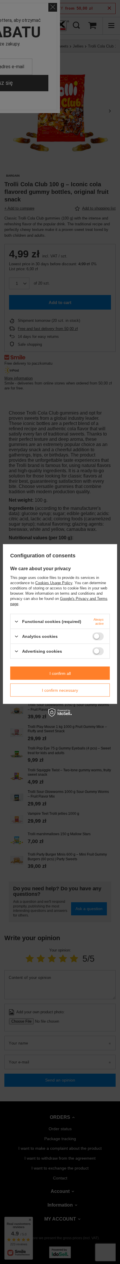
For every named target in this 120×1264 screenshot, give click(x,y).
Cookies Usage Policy (53, 583)
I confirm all (60, 673)
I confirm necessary (60, 690)
